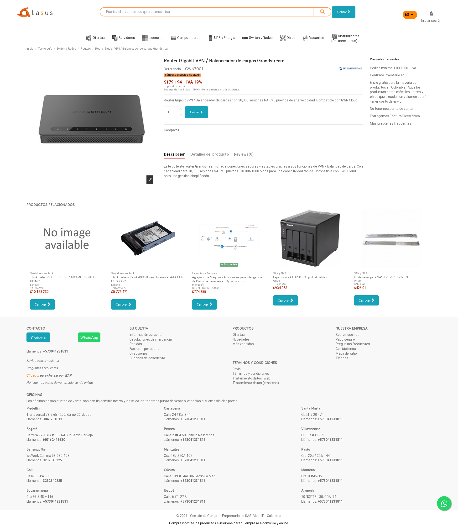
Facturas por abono (144, 349)
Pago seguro (345, 339)
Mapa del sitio (346, 353)
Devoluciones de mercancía (151, 339)
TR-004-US (279, 283)
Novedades (241, 339)
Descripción (174, 154)
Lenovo (34, 284)
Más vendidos (243, 344)
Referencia (172, 69)
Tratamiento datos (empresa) (256, 383)
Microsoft (197, 284)
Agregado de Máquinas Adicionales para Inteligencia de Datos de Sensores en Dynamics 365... (227, 279)
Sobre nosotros (347, 335)
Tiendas (342, 358)
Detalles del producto (209, 154)
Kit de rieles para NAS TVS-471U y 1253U (381, 277)
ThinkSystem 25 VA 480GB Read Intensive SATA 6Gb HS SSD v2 (147, 279)
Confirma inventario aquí (388, 75)
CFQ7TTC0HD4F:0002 (205, 288)
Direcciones (139, 353)
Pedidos (136, 344)
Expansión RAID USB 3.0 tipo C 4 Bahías (300, 277)
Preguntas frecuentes (353, 344)
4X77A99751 (37, 288)
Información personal (146, 335)
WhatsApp (89, 337)
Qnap (276, 280)
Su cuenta (139, 328)
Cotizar (195, 112)
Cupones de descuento (147, 358)
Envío (237, 369)
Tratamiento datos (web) (252, 378)
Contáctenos (346, 349)
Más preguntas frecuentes (390, 123)
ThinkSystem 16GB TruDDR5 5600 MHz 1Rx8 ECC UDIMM (64, 279)
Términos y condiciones (251, 373)
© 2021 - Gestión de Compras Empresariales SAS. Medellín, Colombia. (229, 516)
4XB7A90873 (118, 288)
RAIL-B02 (359, 283)
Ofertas (239, 335)
